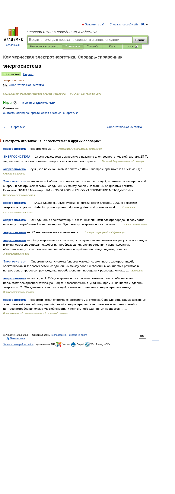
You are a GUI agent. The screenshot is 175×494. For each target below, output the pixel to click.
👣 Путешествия (15, 338)
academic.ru (13, 45)
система (9, 112)
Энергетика (18, 127)
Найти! (140, 40)
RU (143, 24)
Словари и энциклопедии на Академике (62, 32)
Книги (112, 46)
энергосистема (14, 148)
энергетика (71, 112)
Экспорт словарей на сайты (18, 344)
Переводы (93, 46)
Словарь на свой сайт (124, 24)
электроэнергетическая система (38, 112)
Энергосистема (14, 181)
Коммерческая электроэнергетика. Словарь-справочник (44, 46)
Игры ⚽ (132, 46)
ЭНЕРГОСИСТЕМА (16, 156)
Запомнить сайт (96, 24)
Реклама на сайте (77, 335)
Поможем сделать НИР (37, 102)
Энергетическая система (124, 127)
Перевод (29, 74)
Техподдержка (58, 335)
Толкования (72, 46)
